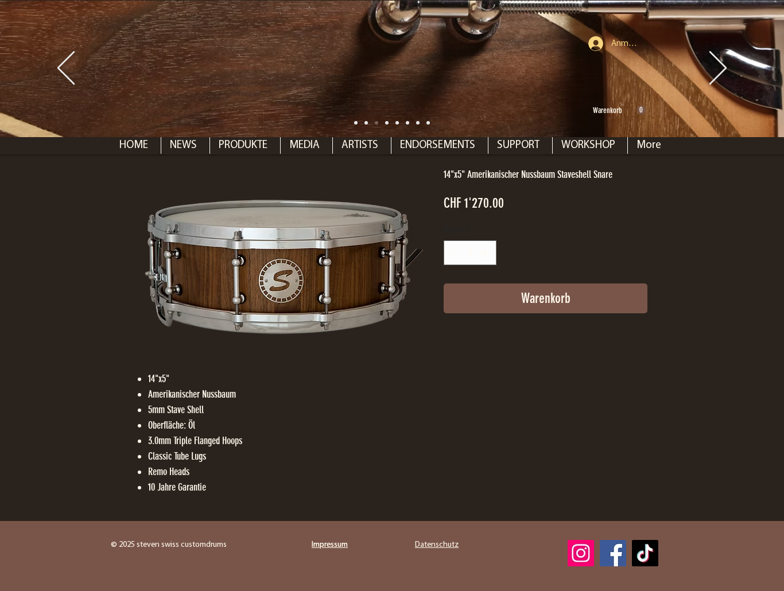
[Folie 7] (376, 123)
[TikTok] (645, 553)
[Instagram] (581, 553)
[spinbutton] (470, 253)
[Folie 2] (387, 123)
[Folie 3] (407, 123)
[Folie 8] (356, 123)
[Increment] (486, 253)
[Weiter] (718, 69)
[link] (619, 110)
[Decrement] (454, 253)
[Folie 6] (397, 123)
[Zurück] (66, 69)
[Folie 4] (418, 123)
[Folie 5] (428, 123)
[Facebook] (613, 553)
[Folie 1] (366, 123)
